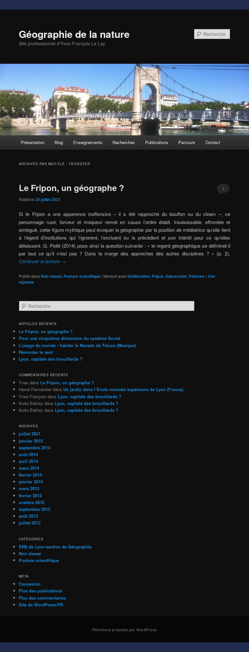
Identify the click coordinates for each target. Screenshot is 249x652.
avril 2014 (28, 461)
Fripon (157, 276)
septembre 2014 (34, 447)
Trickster (196, 276)
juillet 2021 (30, 434)
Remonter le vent (36, 352)
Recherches (124, 142)
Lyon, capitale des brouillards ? (50, 359)
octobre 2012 (31, 502)
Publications (156, 142)
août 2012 (28, 516)
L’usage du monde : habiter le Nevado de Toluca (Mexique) (77, 345)
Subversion (175, 276)
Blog (58, 142)
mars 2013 (29, 488)
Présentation (32, 142)
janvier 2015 (31, 441)
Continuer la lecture (42, 261)
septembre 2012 (34, 509)
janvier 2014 (31, 481)
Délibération (138, 276)
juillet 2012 (30, 523)
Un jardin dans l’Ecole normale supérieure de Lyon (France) (123, 389)
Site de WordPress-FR (41, 604)
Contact (213, 142)
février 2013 (30, 495)
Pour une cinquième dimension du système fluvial (69, 338)
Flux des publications (40, 591)
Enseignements (87, 142)
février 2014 (30, 475)
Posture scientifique (82, 276)
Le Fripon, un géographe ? (71, 188)
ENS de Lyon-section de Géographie (55, 547)
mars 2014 (29, 468)
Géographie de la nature (74, 34)
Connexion (30, 584)
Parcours (186, 142)
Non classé (51, 276)
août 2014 (28, 454)
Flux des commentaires (42, 598)
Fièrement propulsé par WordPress (124, 630)
